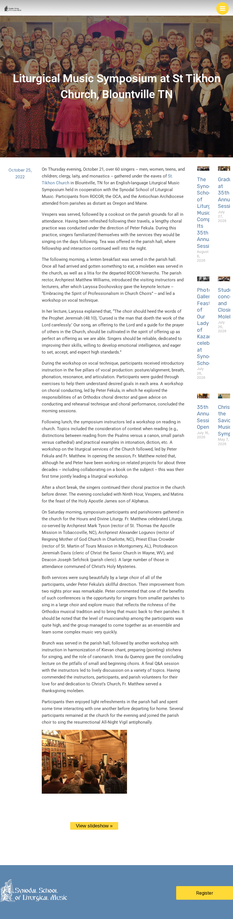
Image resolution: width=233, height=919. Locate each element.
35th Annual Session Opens (206, 417)
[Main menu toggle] (222, 8)
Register (204, 893)
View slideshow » (94, 826)
